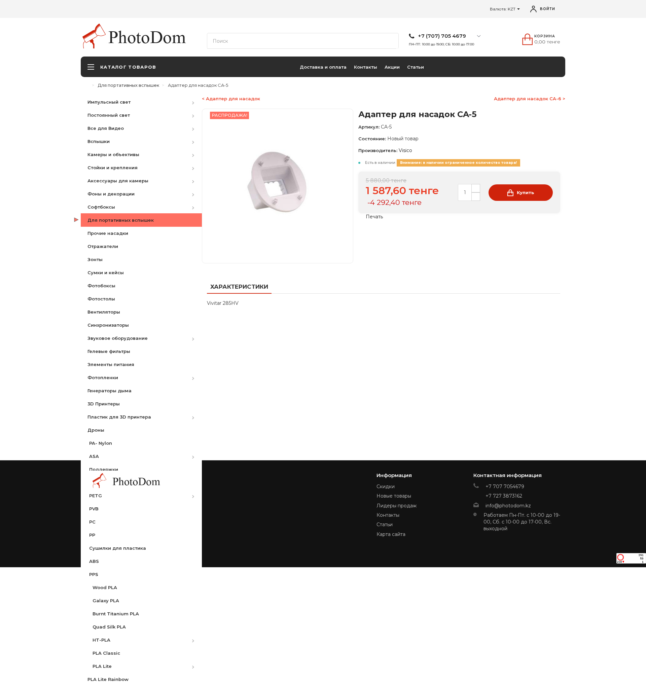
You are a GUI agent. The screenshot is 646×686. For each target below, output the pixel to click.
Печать (373, 217)
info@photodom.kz (508, 506)
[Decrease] (475, 196)
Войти (547, 9)
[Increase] (475, 188)
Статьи (415, 67)
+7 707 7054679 (505, 486)
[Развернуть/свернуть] (196, 101)
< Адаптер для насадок (231, 98)
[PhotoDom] (151, 37)
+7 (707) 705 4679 (442, 36)
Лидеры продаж (396, 506)
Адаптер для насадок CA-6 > (529, 98)
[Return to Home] (87, 85)
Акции (392, 67)
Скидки (385, 486)
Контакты (365, 67)
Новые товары (393, 496)
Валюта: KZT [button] (503, 8)
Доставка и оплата (323, 67)
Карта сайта (390, 534)
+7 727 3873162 (504, 496)
